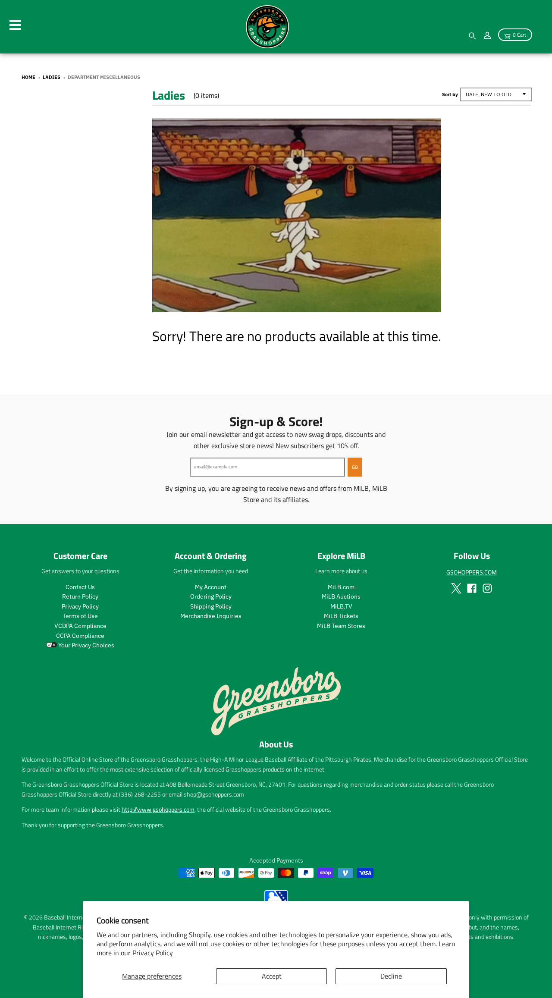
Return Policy (80, 596)
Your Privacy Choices (85, 645)
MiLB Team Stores (341, 626)
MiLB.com (341, 587)
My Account (210, 587)
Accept (272, 976)
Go (355, 467)
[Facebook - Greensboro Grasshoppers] (472, 588)
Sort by (450, 94)
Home (28, 77)
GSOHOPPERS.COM (471, 572)
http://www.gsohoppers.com (158, 809)
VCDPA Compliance (80, 626)
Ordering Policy (211, 596)
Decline (391, 976)
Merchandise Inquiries (211, 616)
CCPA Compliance (80, 636)
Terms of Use (80, 616)
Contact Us (80, 587)
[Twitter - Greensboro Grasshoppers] (456, 588)
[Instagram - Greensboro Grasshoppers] (487, 588)
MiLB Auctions (341, 596)
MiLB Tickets (341, 616)
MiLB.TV (341, 606)
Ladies (51, 77)
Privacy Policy (152, 953)
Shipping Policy (211, 606)
